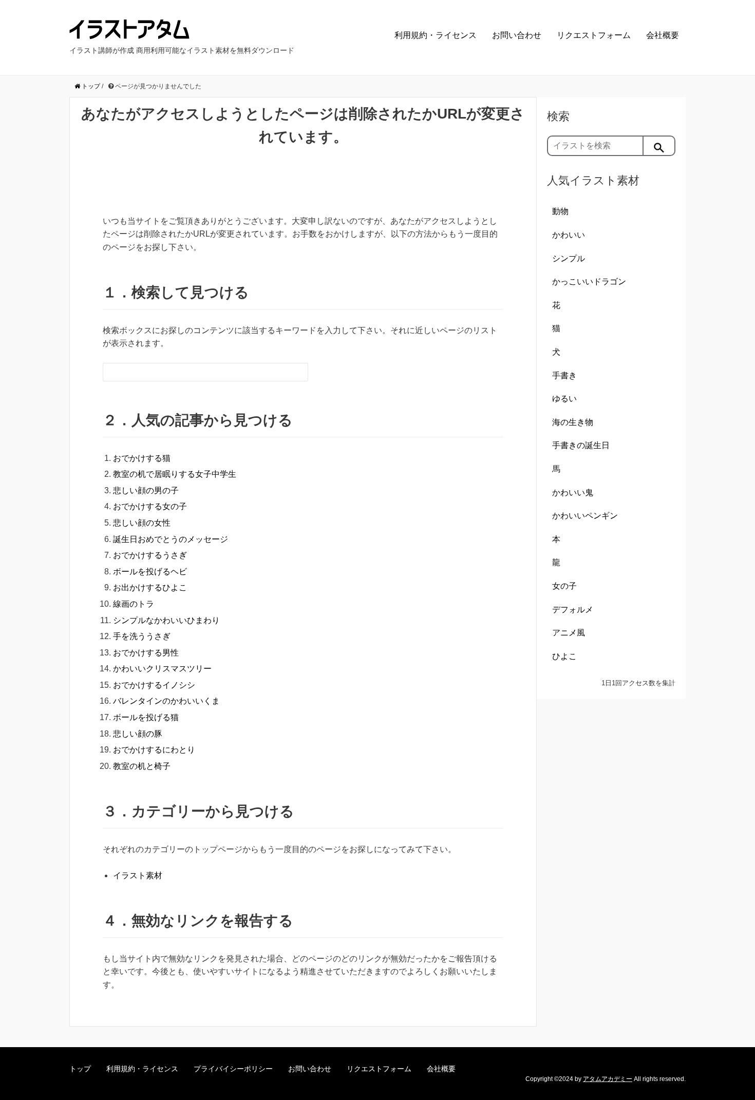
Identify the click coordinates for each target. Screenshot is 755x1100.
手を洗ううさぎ (142, 636)
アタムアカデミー (607, 1079)
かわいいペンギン (585, 515)
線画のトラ (133, 604)
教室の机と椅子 (142, 766)
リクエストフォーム (594, 35)
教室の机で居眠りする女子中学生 (174, 474)
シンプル (568, 258)
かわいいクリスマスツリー (162, 668)
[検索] (659, 146)
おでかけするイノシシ (154, 685)
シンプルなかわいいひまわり (166, 620)
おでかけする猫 (142, 458)
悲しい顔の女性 (142, 522)
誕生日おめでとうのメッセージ (170, 539)
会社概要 (662, 35)
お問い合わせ (516, 35)
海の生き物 (572, 422)
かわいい (568, 234)
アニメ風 (568, 632)
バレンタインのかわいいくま (166, 701)
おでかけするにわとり (154, 749)
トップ (80, 1069)
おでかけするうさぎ (150, 555)
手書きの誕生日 (581, 445)
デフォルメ (572, 609)
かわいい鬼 (572, 492)
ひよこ (564, 656)
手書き (564, 375)
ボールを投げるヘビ (150, 571)
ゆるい (564, 398)
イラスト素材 (137, 875)
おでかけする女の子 (150, 506)
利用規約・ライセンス (435, 35)
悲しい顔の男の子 (146, 490)
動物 (560, 211)
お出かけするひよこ (150, 587)
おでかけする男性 (146, 652)
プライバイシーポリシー (233, 1069)
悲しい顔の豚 (137, 733)
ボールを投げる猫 (146, 717)
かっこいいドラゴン (589, 281)
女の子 (564, 586)
